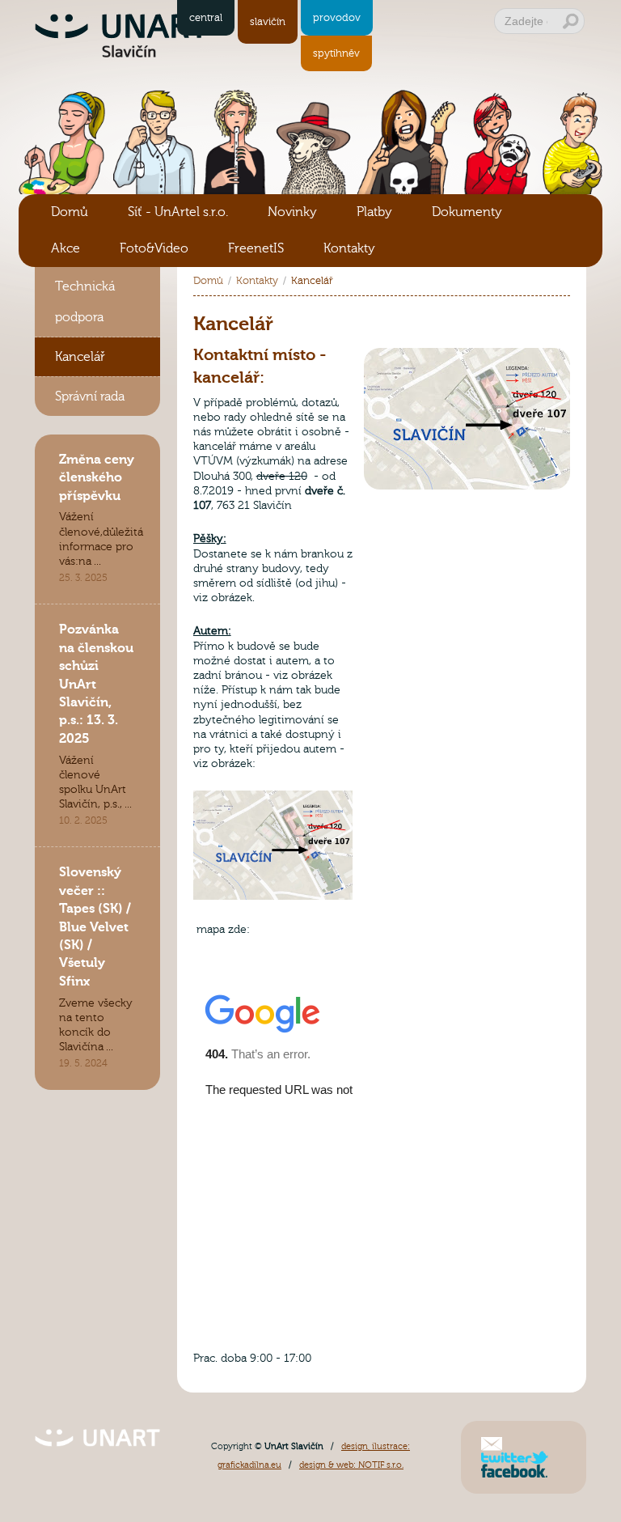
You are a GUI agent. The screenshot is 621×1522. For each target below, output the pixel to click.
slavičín (267, 22)
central (205, 17)
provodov (337, 17)
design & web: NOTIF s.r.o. (351, 1465)
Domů (69, 212)
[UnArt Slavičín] (97, 1430)
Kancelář (80, 357)
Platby (374, 212)
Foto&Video (154, 248)
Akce (65, 248)
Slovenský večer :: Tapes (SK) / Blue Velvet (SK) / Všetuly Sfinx (95, 926)
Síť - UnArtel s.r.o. (178, 212)
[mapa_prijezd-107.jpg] (467, 352)
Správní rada (90, 396)
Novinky (292, 212)
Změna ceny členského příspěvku (96, 477)
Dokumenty (467, 212)
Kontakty (349, 248)
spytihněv (336, 53)
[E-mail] (491, 1442)
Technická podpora (85, 301)
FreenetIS (256, 248)
